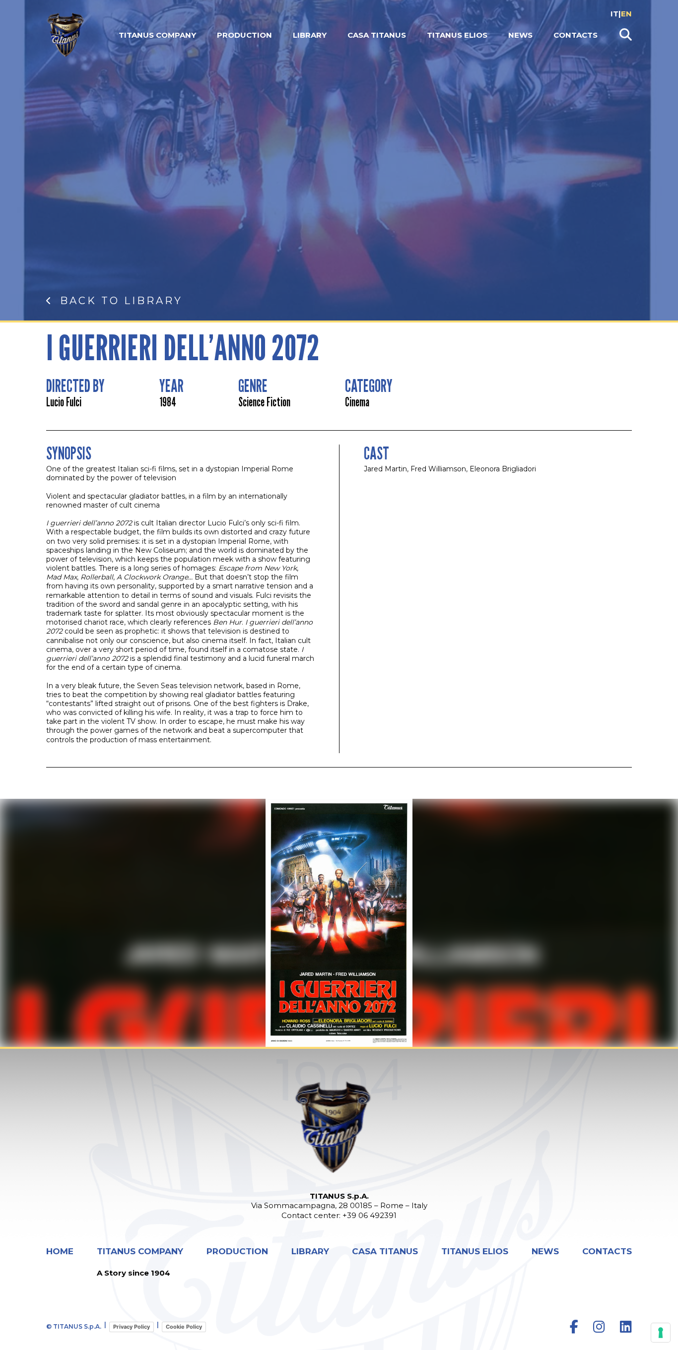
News (520, 35)
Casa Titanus (376, 35)
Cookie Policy (184, 1326)
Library (310, 35)
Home (59, 1251)
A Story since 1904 (133, 1273)
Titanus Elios (457, 35)
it (614, 13)
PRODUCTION (244, 35)
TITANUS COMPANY (157, 35)
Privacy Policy (131, 1326)
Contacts (575, 35)
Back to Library (121, 301)
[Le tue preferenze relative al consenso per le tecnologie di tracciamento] (660, 1332)
